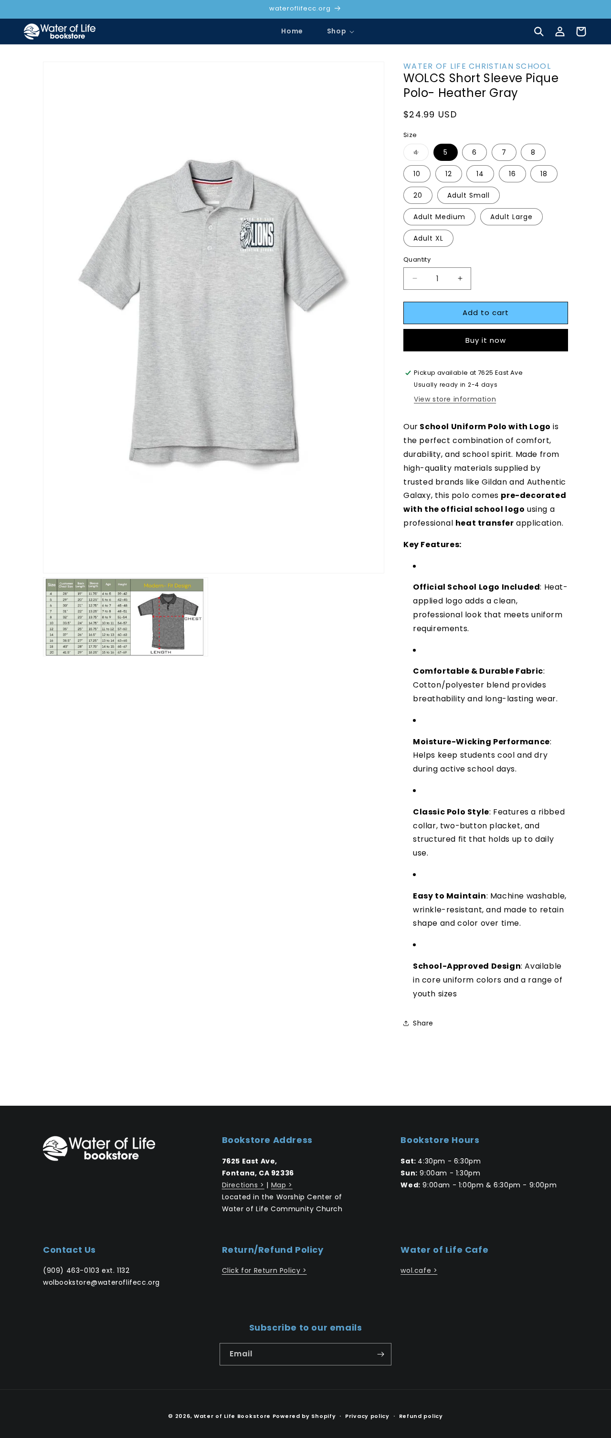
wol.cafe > (418, 1270)
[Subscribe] (380, 1354)
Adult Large (511, 217)
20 (417, 195)
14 (480, 174)
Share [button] (423, 1023)
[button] (336, 31)
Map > (282, 1185)
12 (448, 174)
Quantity (417, 259)
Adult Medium (439, 217)
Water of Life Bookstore (232, 1416)
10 (417, 174)
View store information (455, 399)
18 (544, 174)
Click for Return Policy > (264, 1270)
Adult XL (428, 238)
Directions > (243, 1185)
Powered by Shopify (304, 1416)
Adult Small (468, 195)
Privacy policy (367, 1416)
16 (512, 174)
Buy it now (485, 340)
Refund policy (421, 1416)
